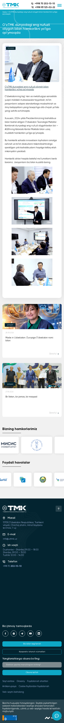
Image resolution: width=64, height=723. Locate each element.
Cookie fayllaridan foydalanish (34, 686)
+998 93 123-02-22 (45, 7)
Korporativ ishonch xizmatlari (32, 652)
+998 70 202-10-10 (45, 4)
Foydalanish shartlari (37, 681)
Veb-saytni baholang (13, 692)
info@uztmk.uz (10, 539)
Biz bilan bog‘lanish (32, 644)
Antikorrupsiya (9, 686)
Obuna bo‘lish (32, 672)
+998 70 (12, 566)
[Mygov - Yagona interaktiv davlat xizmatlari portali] (21, 480)
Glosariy (21, 681)
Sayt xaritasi (8, 681)
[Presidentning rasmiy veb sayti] (42, 480)
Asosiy (4, 12)
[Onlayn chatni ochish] (57, 716)
